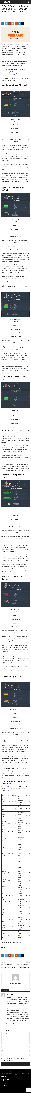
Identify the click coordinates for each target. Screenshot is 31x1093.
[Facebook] (2, 23)
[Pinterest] (9, 23)
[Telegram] (19, 23)
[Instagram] (15, 1090)
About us (3, 1076)
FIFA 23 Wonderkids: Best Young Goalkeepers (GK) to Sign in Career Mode (23, 966)
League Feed (4, 1085)
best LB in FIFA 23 (20, 942)
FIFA (16, 54)
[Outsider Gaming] (7, 2)
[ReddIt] (16, 23)
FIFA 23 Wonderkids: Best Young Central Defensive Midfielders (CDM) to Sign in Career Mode (8, 967)
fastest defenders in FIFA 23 (12, 58)
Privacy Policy (4, 1077)
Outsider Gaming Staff (7, 13)
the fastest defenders (13, 787)
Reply (7, 1025)
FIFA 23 (14, 63)
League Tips (4, 1083)
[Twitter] (6, 23)
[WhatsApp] (12, 23)
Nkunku (4, 838)
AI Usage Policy (5, 1079)
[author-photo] (15, 981)
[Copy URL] (22, 23)
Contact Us (4, 1080)
